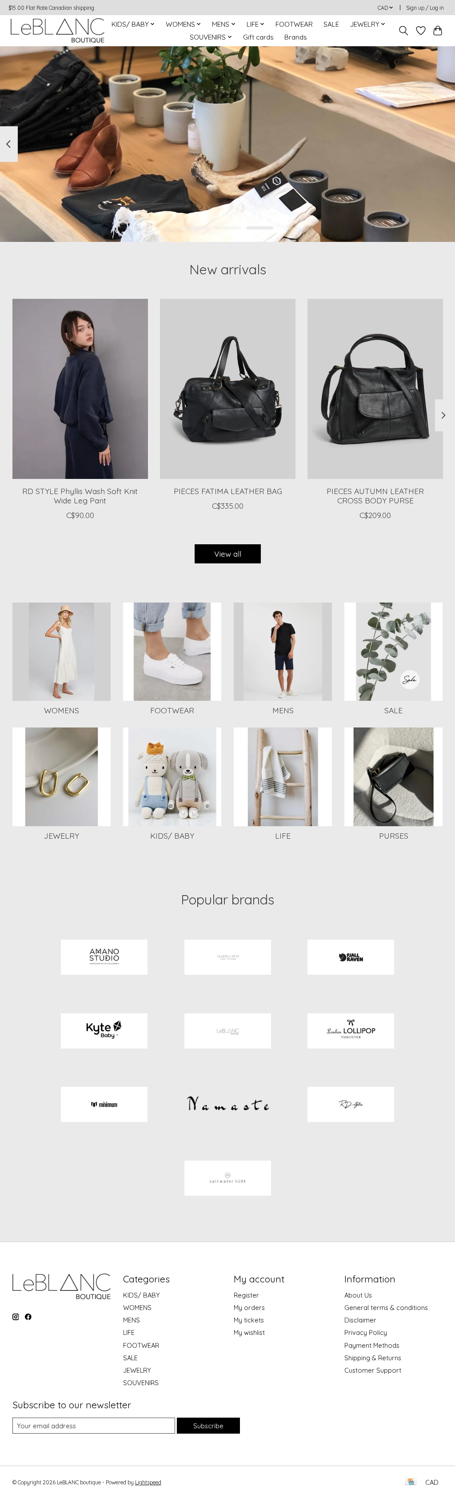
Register (246, 1295)
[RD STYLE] (351, 1105)
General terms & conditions (386, 1307)
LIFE (283, 835)
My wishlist (249, 1332)
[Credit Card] (410, 1482)
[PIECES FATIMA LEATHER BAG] (227, 389)
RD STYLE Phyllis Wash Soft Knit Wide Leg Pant (80, 495)
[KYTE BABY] (104, 1031)
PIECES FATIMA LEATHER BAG (227, 491)
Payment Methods (371, 1345)
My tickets (249, 1320)
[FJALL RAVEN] (351, 958)
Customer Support (372, 1370)
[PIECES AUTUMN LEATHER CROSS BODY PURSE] (375, 389)
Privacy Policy (365, 1332)
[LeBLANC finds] (227, 1031)
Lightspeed (148, 1482)
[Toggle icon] (403, 31)
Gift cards (258, 37)
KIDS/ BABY (172, 835)
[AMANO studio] (104, 958)
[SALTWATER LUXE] (227, 1179)
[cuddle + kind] (227, 958)
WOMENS (61, 710)
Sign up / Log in (425, 7)
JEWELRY (61, 835)
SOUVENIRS (141, 1382)
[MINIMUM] (104, 1105)
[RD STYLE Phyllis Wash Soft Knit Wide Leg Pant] (80, 389)
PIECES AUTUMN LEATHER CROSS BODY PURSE (375, 495)
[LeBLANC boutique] (57, 30)
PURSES (393, 835)
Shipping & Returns (372, 1358)
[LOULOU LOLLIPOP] (351, 1031)
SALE (331, 24)
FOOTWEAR (294, 24)
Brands (295, 37)
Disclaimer (360, 1320)
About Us (358, 1295)
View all (227, 554)
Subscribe (208, 1426)
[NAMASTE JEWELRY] (227, 1105)
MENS (283, 710)
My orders (249, 1307)
